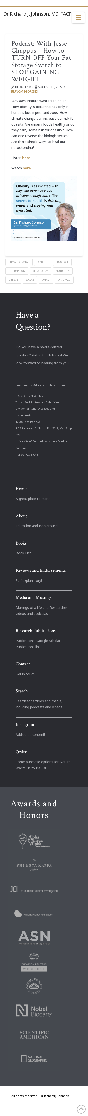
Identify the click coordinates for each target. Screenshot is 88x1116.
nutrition (63, 271)
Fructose (62, 262)
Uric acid (64, 279)
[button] (78, 18)
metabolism (40, 271)
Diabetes (42, 262)
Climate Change (18, 262)
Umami (46, 279)
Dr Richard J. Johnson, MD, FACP (37, 14)
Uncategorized (26, 91)
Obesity (13, 279)
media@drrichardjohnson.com (44, 385)
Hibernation (16, 271)
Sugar (30, 279)
